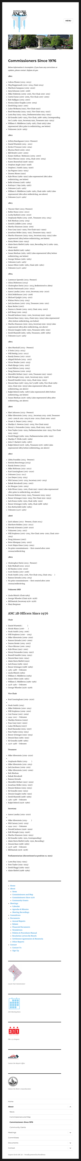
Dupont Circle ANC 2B (15, 1155)
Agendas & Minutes (20, 909)
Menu (68, 21)
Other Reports (18, 942)
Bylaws (15, 924)
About (12, 889)
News (14, 892)
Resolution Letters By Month (24, 936)
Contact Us (16, 948)
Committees (15, 915)
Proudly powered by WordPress (34, 1155)
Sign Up (15, 951)
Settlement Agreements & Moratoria (27, 939)
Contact (13, 945)
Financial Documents (21, 927)
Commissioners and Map (22, 894)
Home (12, 886)
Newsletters (17, 930)
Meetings (14, 903)
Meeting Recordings (20, 912)
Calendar (16, 906)
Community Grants (20, 900)
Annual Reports (18, 921)
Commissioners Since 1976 (23, 897)
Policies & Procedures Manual (24, 933)
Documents (15, 918)
